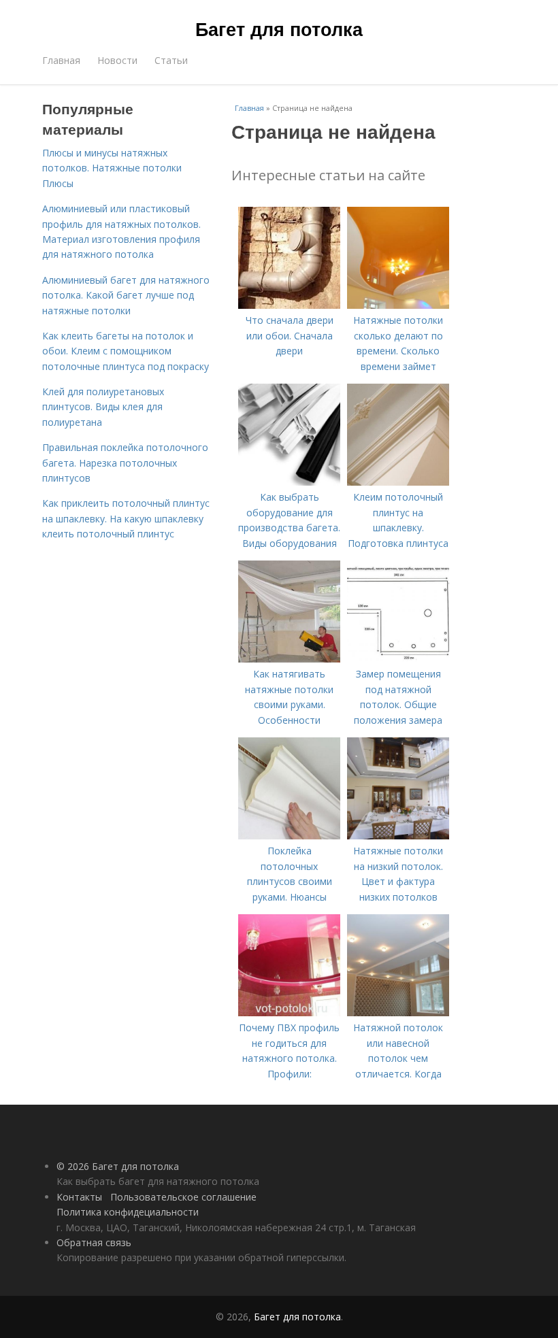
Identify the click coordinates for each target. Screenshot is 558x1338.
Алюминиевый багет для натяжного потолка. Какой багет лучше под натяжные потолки (126, 295)
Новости (117, 60)
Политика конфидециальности (127, 1211)
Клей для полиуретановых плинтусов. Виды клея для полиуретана (103, 407)
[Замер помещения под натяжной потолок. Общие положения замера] (398, 658)
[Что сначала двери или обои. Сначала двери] (289, 305)
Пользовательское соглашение (183, 1196)
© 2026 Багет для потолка (117, 1166)
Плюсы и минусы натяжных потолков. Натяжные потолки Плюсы (112, 168)
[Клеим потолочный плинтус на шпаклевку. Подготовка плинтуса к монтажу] (398, 481)
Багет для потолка (279, 28)
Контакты (79, 1196)
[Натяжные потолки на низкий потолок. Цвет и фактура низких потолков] (398, 835)
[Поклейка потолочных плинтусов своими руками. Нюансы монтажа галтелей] (289, 835)
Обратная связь (93, 1242)
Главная (61, 60)
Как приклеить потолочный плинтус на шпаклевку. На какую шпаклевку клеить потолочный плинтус (126, 518)
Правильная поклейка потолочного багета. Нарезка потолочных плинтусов (125, 462)
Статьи (171, 60)
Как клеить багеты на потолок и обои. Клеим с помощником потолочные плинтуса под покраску (125, 351)
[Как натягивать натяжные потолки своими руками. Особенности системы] (289, 658)
